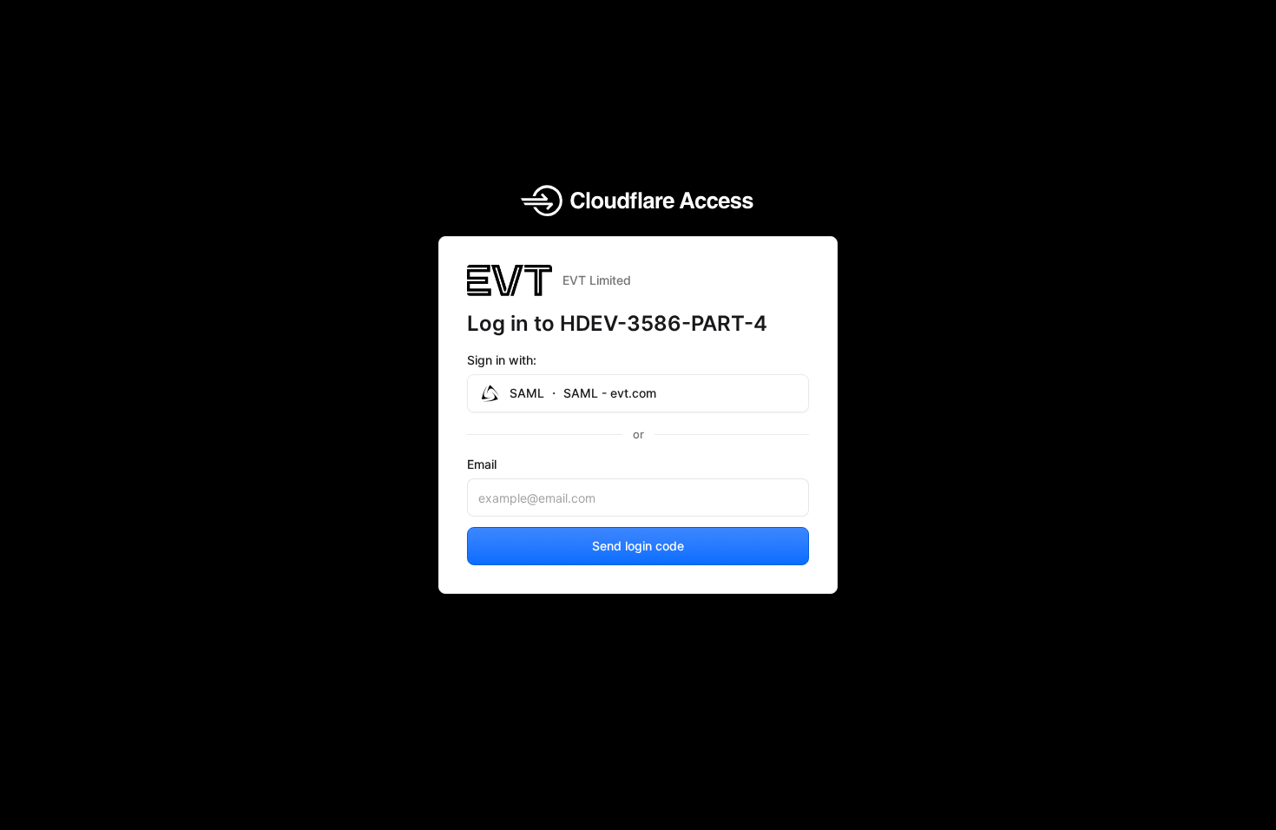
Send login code (638, 545)
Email (482, 464)
